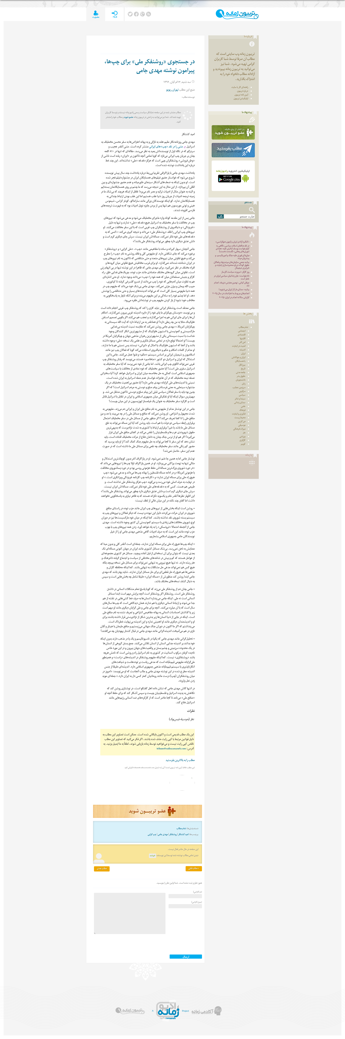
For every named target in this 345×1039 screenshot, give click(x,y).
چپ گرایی (152, 834)
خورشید (152, 856)
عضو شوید (128, 117)
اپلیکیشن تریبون (241, 99)
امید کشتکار (183, 834)
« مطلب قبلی (193, 868)
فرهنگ (242, 410)
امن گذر (242, 343)
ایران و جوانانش (238, 358)
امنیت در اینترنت (238, 346)
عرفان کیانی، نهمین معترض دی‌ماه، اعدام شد (231, 285)
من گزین (241, 422)
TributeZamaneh (237, 14)
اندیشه (242, 350)
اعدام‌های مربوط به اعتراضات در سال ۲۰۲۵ (230, 293)
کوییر (243, 444)
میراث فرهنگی (239, 429)
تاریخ (243, 369)
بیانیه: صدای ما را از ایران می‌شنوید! (234, 290)
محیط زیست (239, 418)
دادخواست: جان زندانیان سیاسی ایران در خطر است (231, 278)
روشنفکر (173, 834)
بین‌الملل (242, 365)
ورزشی (242, 437)
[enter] (114, 14)
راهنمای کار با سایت (239, 87)
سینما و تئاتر (240, 399)
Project (185, 1011)
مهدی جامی (163, 834)
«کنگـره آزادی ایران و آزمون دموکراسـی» (232, 242)
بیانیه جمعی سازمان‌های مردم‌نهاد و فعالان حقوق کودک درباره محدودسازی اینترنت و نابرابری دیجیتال (231, 265)
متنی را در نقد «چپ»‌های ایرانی (166, 147)
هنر (244, 433)
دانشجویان (240, 380)
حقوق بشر (241, 376)
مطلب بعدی (102, 868)
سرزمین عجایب (239, 388)
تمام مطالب (181, 828)
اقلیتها (242, 339)
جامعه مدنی (240, 373)
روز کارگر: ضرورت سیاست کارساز (235, 272)
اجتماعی (241, 331)
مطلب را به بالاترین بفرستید (180, 761)
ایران (243, 354)
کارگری (242, 440)
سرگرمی (242, 392)
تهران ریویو (172, 90)
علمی (243, 407)
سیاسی (242, 395)
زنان (243, 384)
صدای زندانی (239, 403)
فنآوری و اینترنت (238, 414)
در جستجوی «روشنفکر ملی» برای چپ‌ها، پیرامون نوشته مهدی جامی (149, 67)
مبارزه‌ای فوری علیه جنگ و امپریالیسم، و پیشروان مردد (232, 257)
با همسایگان (240, 361)
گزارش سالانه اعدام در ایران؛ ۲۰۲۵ (234, 297)
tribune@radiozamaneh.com (171, 749)
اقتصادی (241, 335)
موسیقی (241, 425)
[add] (95, 14)
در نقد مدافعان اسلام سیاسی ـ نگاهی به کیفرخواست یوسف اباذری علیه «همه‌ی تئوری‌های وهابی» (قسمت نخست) (232, 249)
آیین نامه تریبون (241, 95)
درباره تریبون (242, 91)
